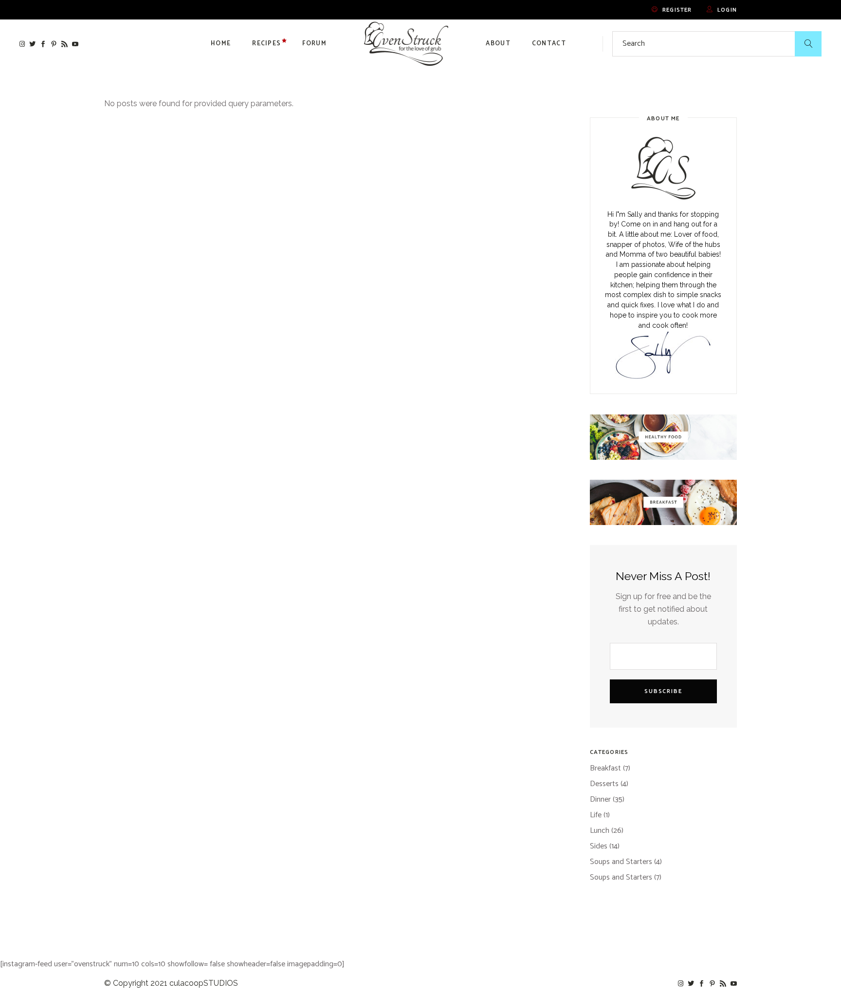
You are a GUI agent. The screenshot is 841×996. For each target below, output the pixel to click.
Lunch (599, 830)
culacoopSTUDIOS (203, 983)
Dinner (600, 799)
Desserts (604, 783)
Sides (598, 846)
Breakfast (605, 768)
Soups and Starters (621, 861)
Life (596, 815)
